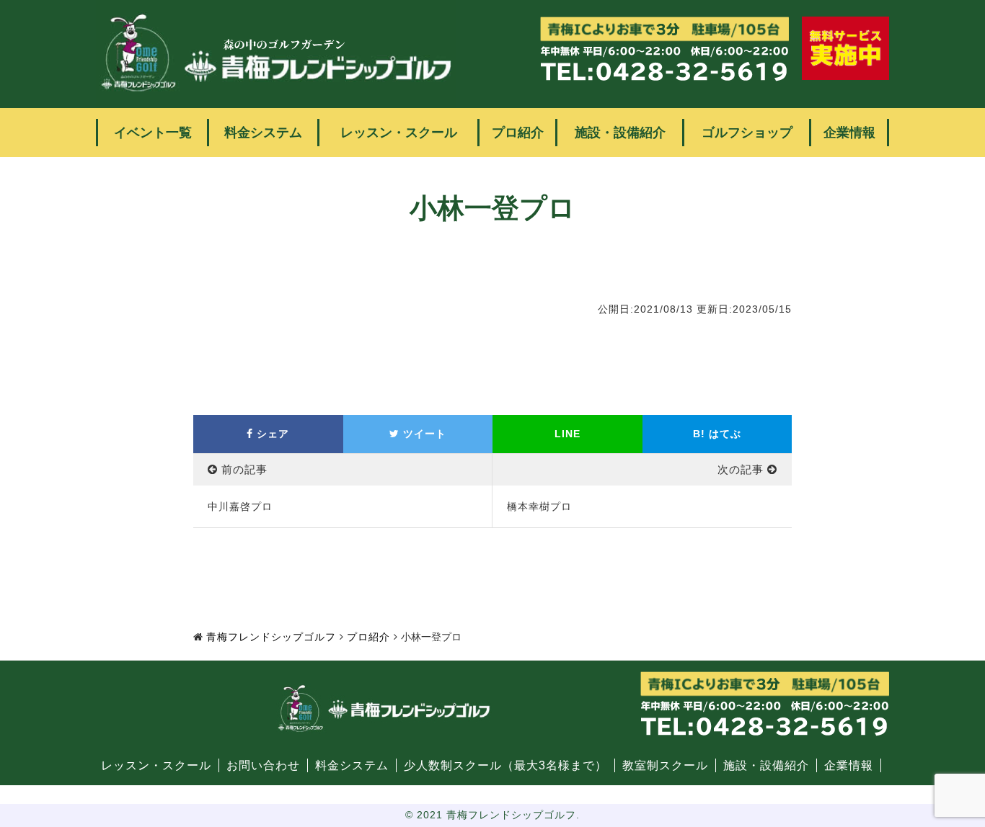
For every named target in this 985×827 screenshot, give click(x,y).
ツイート (422, 433)
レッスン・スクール (398, 132)
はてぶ (717, 433)
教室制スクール (665, 765)
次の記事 (740, 469)
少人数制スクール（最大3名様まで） (505, 765)
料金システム (263, 132)
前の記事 (244, 469)
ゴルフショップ (747, 132)
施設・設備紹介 (620, 132)
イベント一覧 (153, 132)
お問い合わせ (263, 765)
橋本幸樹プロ (539, 506)
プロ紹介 (518, 132)
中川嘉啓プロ (240, 506)
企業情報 (849, 132)
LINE (567, 433)
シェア (271, 433)
